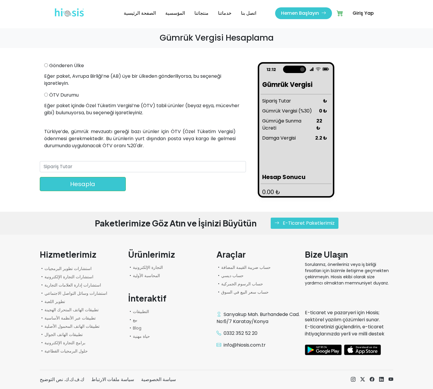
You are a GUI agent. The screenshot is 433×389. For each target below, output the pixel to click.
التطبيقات (141, 311)
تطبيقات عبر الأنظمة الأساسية (70, 318)
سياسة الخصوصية (158, 379)
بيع (135, 320)
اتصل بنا (248, 13)
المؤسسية (175, 13)
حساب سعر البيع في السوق (245, 292)
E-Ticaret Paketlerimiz (308, 223)
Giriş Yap (363, 13)
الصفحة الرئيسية (140, 13)
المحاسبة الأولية (146, 276)
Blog (137, 328)
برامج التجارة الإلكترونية (64, 343)
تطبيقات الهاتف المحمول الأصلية (72, 326)
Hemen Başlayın (300, 13)
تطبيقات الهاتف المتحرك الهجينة (71, 310)
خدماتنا (225, 13)
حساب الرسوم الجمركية (242, 284)
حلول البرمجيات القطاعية (66, 351)
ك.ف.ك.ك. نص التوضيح (62, 379)
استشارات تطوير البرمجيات (68, 269)
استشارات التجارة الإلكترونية (68, 277)
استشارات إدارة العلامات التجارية (72, 285)
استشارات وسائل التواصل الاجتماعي (75, 293)
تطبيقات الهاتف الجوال (63, 334)
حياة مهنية (141, 336)
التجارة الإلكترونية (148, 267)
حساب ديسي (232, 276)
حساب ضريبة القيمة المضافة (246, 267)
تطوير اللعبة (54, 301)
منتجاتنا (201, 13)
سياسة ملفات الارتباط (112, 379)
